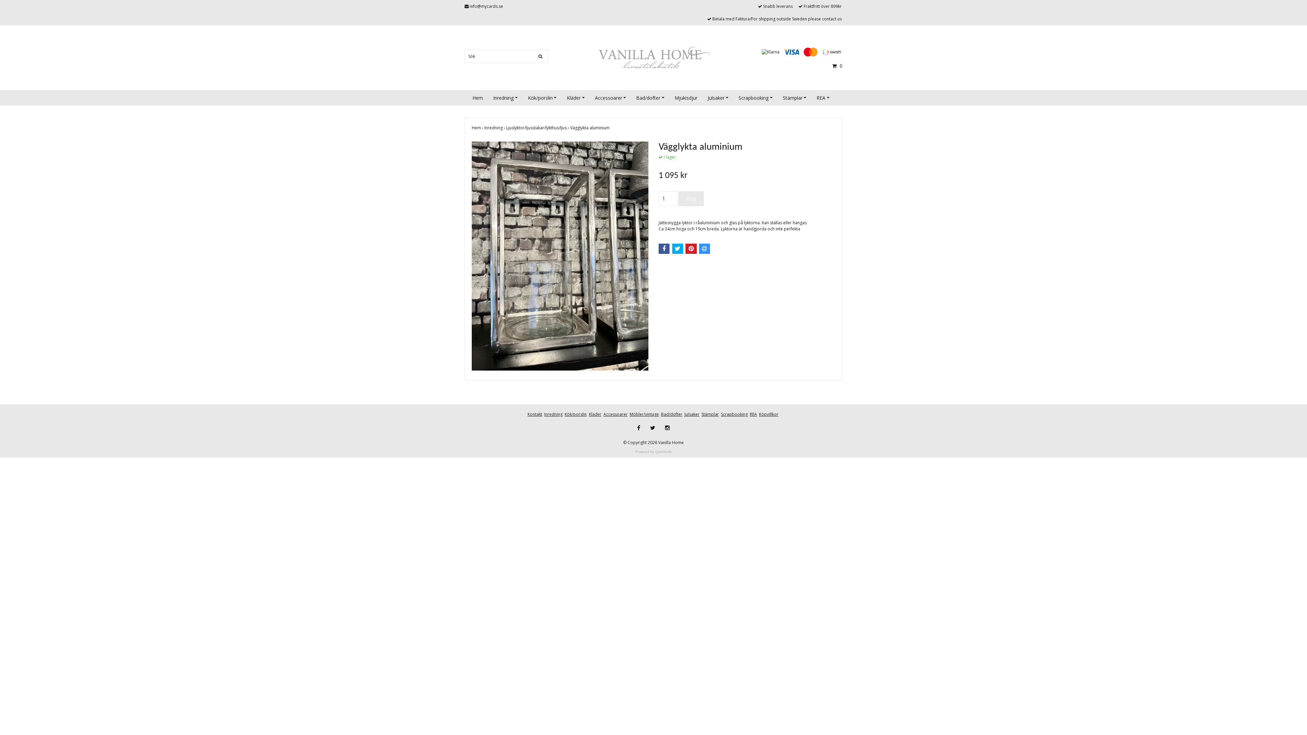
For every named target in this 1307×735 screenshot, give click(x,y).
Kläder (574, 98)
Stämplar (793, 98)
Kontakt (535, 414)
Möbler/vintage (644, 414)
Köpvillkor (768, 414)
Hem (477, 98)
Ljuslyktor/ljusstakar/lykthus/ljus (538, 128)
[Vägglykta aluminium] (560, 256)
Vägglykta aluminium (590, 128)
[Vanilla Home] (653, 58)
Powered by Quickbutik (653, 452)
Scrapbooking (754, 98)
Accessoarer (608, 98)
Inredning (503, 98)
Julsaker (716, 98)
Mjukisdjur (686, 98)
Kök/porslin (540, 98)
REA (821, 98)
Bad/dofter (648, 98)
